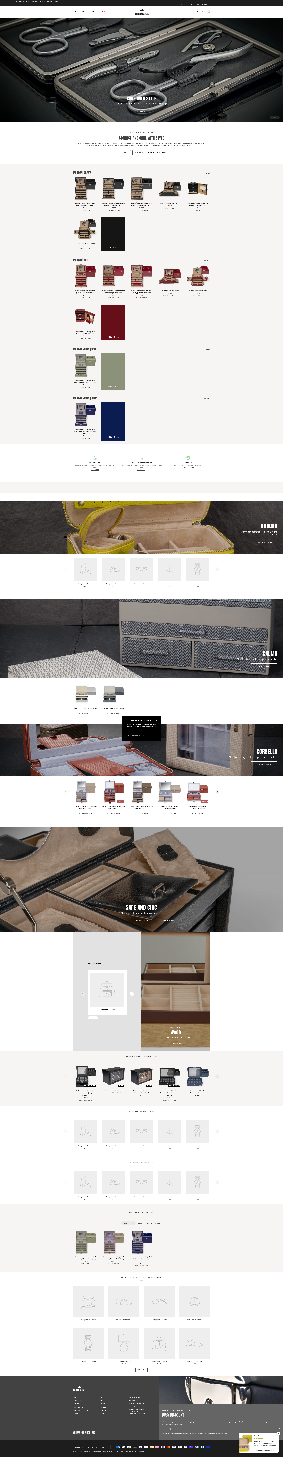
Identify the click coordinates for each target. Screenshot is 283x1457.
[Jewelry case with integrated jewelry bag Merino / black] (85, 189)
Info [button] (75, 1397)
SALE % (103, 1410)
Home (103, 1400)
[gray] (87, 714)
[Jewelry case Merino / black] (170, 189)
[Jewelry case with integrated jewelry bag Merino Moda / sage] (85, 365)
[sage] (84, 211)
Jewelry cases (168, 921)
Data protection (116, 1452)
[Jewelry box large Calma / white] (85, 694)
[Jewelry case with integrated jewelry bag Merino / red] (85, 276)
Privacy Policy (203, 1433)
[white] (83, 714)
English (205, 4)
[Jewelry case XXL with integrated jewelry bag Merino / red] (113, 276)
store (103, 1404)
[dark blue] (93, 211)
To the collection (264, 542)
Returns (76, 1404)
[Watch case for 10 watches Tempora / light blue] (197, 1076)
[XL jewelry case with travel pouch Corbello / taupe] (85, 792)
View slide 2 (274, 117)
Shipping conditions (81, 1410)
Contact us (77, 1400)
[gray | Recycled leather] (87, 1101)
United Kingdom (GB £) (97, 1447)
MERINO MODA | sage (85, 349)
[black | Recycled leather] (83, 1101)
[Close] (158, 720)
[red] (80, 211)
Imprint (105, 1452)
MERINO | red (80, 260)
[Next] (217, 569)
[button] (82, 11)
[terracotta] (85, 814)
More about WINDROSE (157, 153)
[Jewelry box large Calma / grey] (113, 694)
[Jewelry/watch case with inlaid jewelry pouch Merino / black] (141, 189)
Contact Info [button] (135, 1397)
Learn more (95, 469)
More (206, 260)
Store (115, 921)
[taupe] (81, 814)
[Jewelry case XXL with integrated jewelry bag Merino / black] (113, 189)
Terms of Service (217, 1433)
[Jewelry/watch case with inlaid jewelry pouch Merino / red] (141, 276)
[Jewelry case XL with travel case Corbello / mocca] (141, 792)
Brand (103, 1414)
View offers (176, 1044)
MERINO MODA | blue (85, 398)
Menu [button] (103, 1397)
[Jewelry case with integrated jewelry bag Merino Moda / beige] (113, 1242)
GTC (126, 1452)
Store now (123, 153)
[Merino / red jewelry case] (170, 276)
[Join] (155, 735)
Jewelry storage (141, 111)
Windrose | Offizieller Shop (86, 1452)
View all (141, 1370)
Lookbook (139, 153)
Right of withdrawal (80, 1407)
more (207, 173)
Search (76, 1414)
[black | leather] (111, 1099)
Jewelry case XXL (141, 921)
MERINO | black (82, 172)
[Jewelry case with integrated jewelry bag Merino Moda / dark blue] (85, 414)
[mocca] (89, 814)
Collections (105, 1407)
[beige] (89, 211)
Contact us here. (188, 467)
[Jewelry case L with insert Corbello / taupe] (169, 792)
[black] (76, 211)
